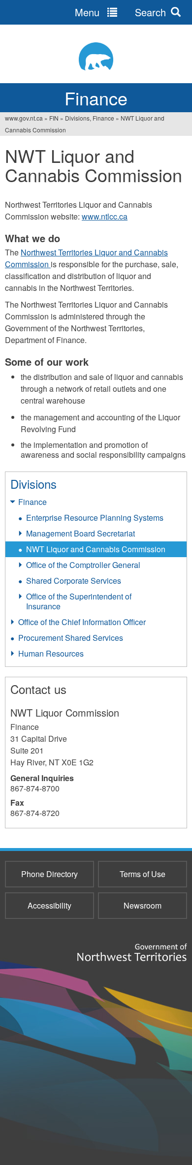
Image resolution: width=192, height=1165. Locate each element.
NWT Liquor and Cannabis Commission (95, 549)
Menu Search (120, 12)
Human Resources (51, 653)
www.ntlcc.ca (105, 216)
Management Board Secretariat (80, 533)
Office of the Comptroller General (83, 564)
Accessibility (49, 905)
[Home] (96, 56)
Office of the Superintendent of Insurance (78, 601)
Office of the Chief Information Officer (82, 622)
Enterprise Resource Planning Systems (94, 517)
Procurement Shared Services (70, 637)
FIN (54, 118)
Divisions (33, 483)
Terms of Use (142, 874)
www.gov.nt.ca (24, 118)
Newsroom (142, 905)
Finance (32, 501)
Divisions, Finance (89, 118)
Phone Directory (49, 874)
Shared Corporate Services (73, 580)
